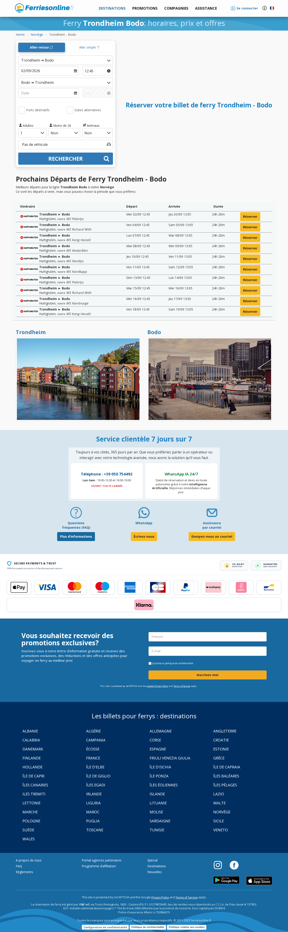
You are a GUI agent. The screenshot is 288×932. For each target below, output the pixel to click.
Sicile (218, 820)
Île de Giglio (98, 776)
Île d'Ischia (160, 767)
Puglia (93, 820)
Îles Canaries (35, 785)
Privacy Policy (160, 897)
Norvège (221, 811)
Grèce (219, 758)
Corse (155, 740)
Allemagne (161, 731)
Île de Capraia (226, 767)
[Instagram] (220, 864)
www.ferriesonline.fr (44, 8)
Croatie (221, 740)
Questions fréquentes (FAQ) (76, 525)
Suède (28, 829)
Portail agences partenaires (102, 860)
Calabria (31, 740)
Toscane (94, 829)
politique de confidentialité (179, 663)
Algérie (93, 731)
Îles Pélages (225, 785)
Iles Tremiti (33, 794)
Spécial (152, 860)
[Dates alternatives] (70, 110)
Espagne (158, 749)
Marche (30, 811)
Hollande (32, 767)
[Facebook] (234, 864)
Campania (96, 740)
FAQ (19, 866)
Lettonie (31, 803)
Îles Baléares (226, 776)
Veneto (220, 829)
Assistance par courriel (211, 525)
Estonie (221, 749)
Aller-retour (40, 47)
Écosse (92, 749)
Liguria (93, 803)
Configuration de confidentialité (105, 927)
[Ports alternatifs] (21, 110)
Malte (219, 803)
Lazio (218, 794)
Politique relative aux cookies (187, 927)
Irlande (94, 794)
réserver (250, 216)
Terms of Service (182, 686)
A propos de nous (29, 860)
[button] (206, 8)
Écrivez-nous (144, 536)
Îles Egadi (95, 785)
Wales (28, 838)
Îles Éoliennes (164, 785)
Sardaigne (160, 820)
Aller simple (88, 47)
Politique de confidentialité (147, 927)
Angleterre (224, 731)
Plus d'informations (76, 536)
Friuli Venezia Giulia (170, 758)
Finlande (31, 758)
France (93, 758)
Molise (156, 811)
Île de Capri (33, 776)
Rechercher (65, 158)
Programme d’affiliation (99, 866)
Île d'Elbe (95, 767)
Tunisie (157, 829)
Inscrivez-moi (207, 675)
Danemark (32, 749)
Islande (157, 794)
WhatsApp (143, 523)
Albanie (30, 731)
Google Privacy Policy (157, 686)
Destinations (156, 866)
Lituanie (158, 803)
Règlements (24, 872)
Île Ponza (159, 776)
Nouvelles (154, 872)
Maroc (92, 811)
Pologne (31, 820)
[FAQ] (76, 514)
